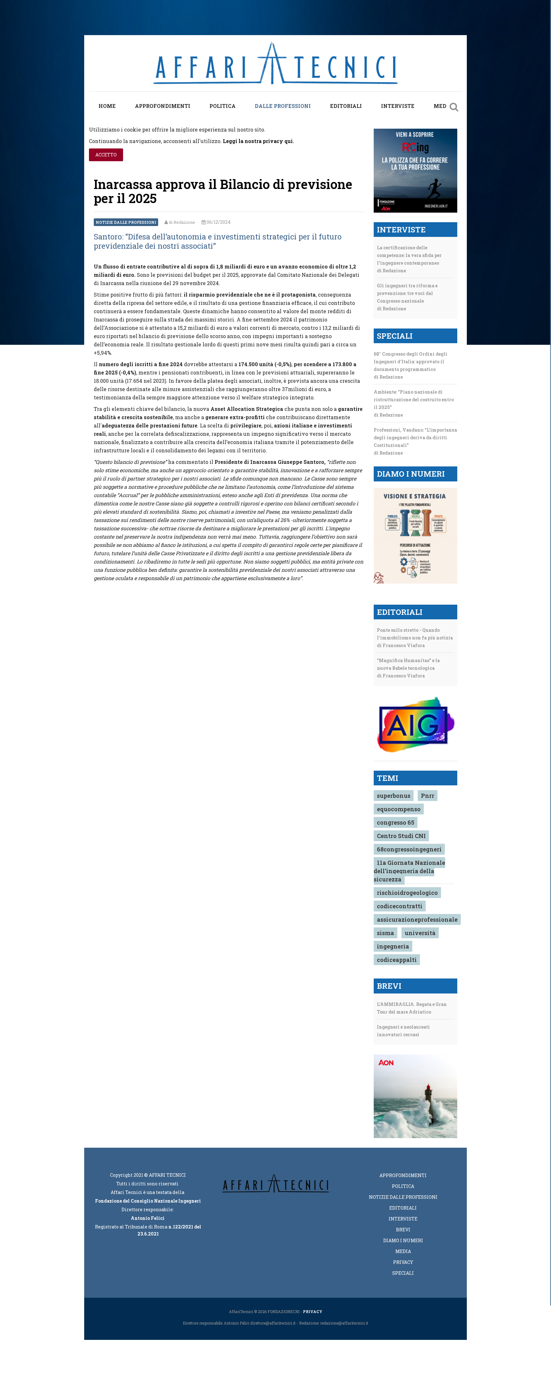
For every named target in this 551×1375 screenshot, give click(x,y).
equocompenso (399, 809)
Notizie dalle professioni (126, 222)
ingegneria (393, 946)
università (420, 933)
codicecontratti (399, 906)
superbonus (393, 795)
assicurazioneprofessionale (417, 919)
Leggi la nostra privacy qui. (258, 141)
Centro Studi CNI (401, 836)
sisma (385, 933)
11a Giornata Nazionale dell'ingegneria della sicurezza (409, 871)
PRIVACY (312, 1311)
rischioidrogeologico (407, 892)
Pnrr (427, 795)
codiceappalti (397, 959)
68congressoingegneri (409, 849)
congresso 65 (395, 822)
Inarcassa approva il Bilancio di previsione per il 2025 (223, 191)
